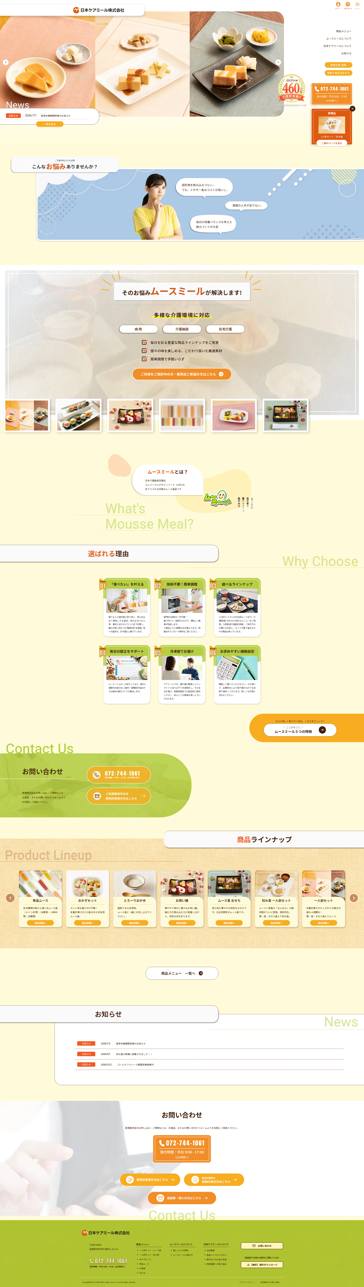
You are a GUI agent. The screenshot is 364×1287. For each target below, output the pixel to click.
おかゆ (142, 1273)
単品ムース (144, 1264)
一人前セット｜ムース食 (150, 1250)
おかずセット (145, 1259)
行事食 (142, 1268)
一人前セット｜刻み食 (149, 1254)
